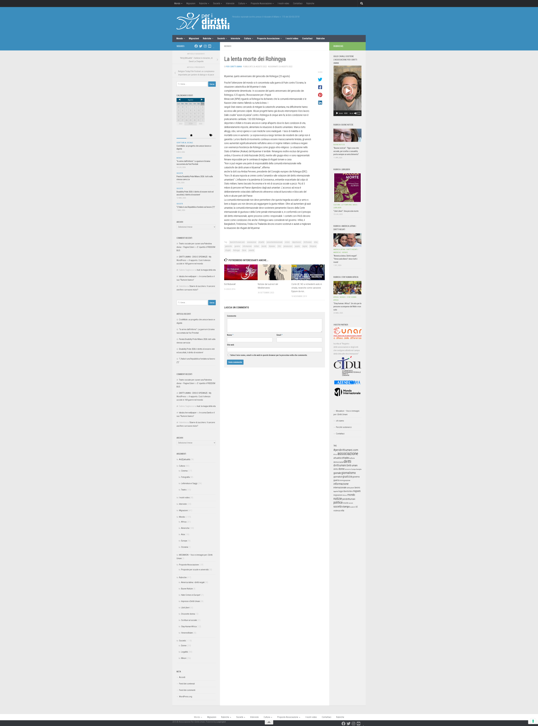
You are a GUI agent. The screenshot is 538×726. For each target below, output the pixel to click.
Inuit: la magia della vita (206, 270)
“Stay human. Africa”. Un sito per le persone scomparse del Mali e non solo (347, 306)
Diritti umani (352, 465)
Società (216, 3)
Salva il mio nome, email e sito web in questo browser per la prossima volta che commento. (269, 355)
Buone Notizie (187, 588)
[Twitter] (200, 46)
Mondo (177, 3)
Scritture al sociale (185, 143)
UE (356, 507)
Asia (183, 534)
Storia (244, 250)
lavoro (357, 487)
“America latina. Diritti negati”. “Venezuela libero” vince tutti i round (345, 259)
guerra (336, 480)
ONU (279, 246)
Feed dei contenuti (187, 683)
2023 (180, 124)
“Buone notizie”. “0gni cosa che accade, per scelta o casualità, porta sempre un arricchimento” (346, 151)
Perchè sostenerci (344, 427)
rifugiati (228, 250)
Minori (183, 658)
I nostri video (283, 3)
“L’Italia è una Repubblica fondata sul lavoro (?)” (196, 207)
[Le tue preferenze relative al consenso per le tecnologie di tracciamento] (533, 721)
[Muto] (355, 113)
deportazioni (296, 242)
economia (348, 469)
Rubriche (203, 3)
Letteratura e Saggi (189, 483)
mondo (264, 246)
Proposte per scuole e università (194, 569)
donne (341, 468)
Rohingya (236, 250)
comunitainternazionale (274, 242)
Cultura (241, 3)
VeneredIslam (187, 633)
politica (338, 502)
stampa (346, 506)
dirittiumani (308, 242)
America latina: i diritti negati (193, 582)
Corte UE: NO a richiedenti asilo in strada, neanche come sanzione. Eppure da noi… (306, 288)
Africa (183, 522)
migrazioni (337, 495)
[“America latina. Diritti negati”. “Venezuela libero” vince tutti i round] (347, 240)
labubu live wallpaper (188, 276)
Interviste (230, 3)
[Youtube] (209, 46)
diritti (347, 461)
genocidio (228, 246)
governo (237, 246)
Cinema (184, 471)
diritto (335, 469)
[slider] (345, 113)
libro (351, 491)
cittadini (345, 457)
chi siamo (340, 420)
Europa (184, 540)
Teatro (183, 489)
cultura (352, 458)
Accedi (182, 677)
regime (304, 246)
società (337, 506)
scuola (345, 503)
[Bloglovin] (214, 46)
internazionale (339, 487)
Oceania (184, 547)
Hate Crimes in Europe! (190, 595)
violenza (336, 510)
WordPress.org (185, 696)
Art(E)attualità (184, 459)
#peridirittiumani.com (237, 242)
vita (342, 510)
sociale (351, 503)
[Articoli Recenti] (181, 135)
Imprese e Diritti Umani (190, 601)
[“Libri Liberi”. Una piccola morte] (347, 187)
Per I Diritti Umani (234, 66)
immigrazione (345, 480)
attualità (261, 242)
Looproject (221, 722)
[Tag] (211, 135)
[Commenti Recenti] (201, 135)
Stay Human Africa (189, 626)
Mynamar (272, 246)
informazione (247, 246)
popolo (297, 246)
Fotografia (185, 477)
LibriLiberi (185, 607)
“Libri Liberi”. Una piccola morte (346, 211)
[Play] (337, 113)
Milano (345, 495)
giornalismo (348, 473)
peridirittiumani (348, 499)
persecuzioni (288, 246)
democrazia (338, 462)
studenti (352, 507)
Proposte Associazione (261, 3)
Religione (313, 246)
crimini (287, 242)
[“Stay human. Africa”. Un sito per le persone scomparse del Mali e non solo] (347, 287)
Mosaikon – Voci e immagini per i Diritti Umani (346, 413)
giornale (337, 472)
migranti (356, 491)
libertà (346, 491)
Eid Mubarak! (230, 284)
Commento (231, 316)
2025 (200, 124)
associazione (251, 242)
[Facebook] (196, 46)
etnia (315, 242)
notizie (337, 499)
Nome (230, 335)
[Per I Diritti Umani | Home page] (203, 21)
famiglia (358, 469)
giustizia (347, 476)
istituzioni (350, 488)
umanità (251, 250)
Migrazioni (190, 3)
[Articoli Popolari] (191, 135)
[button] (347, 90)
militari (256, 246)
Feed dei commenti (187, 690)
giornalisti (337, 476)
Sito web (230, 345)
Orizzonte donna (188, 614)
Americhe (185, 528)
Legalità (184, 652)
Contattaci (297, 3)
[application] (347, 91)
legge (340, 491)
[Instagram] (205, 46)
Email (279, 335)
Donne (183, 645)
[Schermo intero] (359, 113)
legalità (335, 491)
